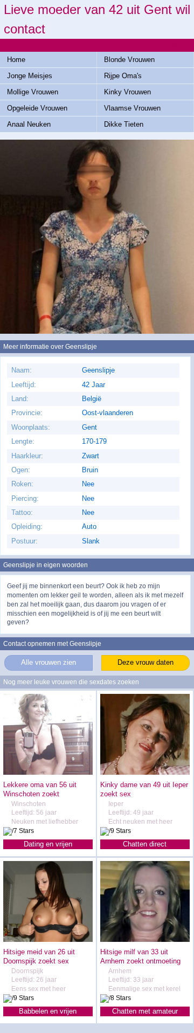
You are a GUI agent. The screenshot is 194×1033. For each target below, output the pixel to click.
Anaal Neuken (29, 124)
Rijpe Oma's (123, 76)
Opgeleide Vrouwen (37, 108)
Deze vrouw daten (145, 662)
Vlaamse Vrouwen (132, 108)
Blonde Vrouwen (129, 60)
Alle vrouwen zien (48, 662)
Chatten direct (145, 844)
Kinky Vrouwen (127, 92)
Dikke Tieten (123, 124)
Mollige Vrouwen (32, 92)
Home (16, 60)
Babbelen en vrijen (48, 1011)
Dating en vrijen (48, 844)
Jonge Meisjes (29, 76)
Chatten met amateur (145, 1011)
